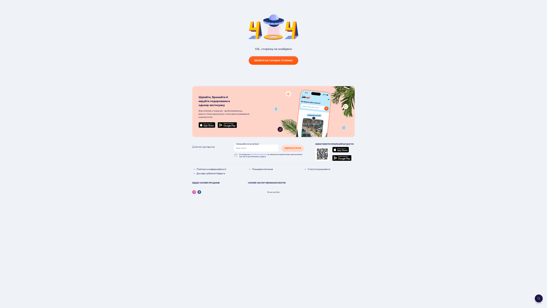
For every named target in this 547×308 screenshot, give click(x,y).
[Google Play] (227, 125)
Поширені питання (262, 169)
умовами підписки (259, 154)
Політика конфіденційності (211, 169)
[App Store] (207, 125)
